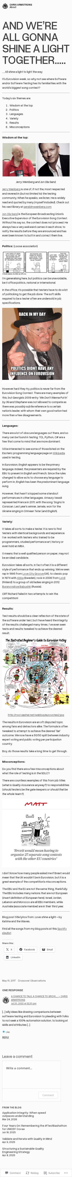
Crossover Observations (32, 980)
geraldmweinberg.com (38, 206)
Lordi (62, 577)
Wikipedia (59, 453)
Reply (5, 1037)
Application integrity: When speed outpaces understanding (24, 1114)
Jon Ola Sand (10, 213)
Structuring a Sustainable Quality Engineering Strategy (23, 1150)
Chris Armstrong (21, 4)
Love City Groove (33, 573)
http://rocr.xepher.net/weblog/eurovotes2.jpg (36, 714)
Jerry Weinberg (11, 189)
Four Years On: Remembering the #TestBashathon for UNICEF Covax (34, 1127)
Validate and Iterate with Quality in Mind (27, 1138)
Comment (48, 1095)
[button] (19, 160)
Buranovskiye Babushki (16, 586)
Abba (20, 577)
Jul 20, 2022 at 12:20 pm (23, 1003)
